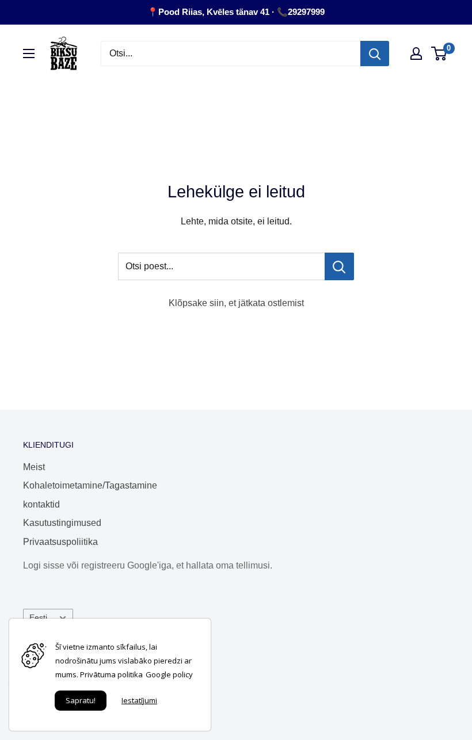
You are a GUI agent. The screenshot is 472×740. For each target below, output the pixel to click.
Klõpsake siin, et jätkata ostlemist (236, 303)
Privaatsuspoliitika (60, 542)
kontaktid (41, 504)
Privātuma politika (111, 674)
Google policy (169, 674)
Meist (34, 467)
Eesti (38, 617)
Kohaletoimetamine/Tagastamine (90, 485)
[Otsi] (374, 53)
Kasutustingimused (62, 523)
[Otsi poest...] (339, 266)
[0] (439, 53)
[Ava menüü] (29, 53)
